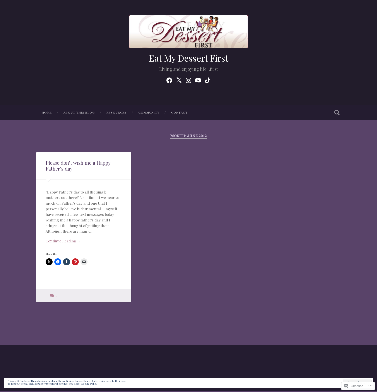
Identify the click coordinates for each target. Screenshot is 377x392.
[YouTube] (198, 79)
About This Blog (79, 112)
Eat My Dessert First (188, 58)
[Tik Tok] (207, 79)
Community (148, 112)
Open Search (336, 112)
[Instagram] (188, 79)
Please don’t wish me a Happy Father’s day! (78, 165)
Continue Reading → (63, 240)
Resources (116, 112)
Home (47, 112)
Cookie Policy (89, 383)
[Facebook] (169, 79)
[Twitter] (178, 79)
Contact (179, 112)
